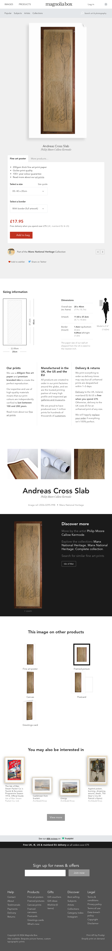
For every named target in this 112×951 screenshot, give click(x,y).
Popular (8, 13)
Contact (11, 897)
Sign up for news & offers (56, 865)
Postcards (32, 916)
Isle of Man (69, 564)
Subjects (18, 13)
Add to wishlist (18, 261)
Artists (27, 13)
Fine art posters (35, 897)
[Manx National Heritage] (11, 251)
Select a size (29, 184)
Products (25, 4)
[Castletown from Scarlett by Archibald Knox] (42, 785)
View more (56, 817)
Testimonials (13, 904)
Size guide (43, 184)
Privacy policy (95, 904)
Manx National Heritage (41, 251)
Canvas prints (34, 904)
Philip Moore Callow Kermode (56, 149)
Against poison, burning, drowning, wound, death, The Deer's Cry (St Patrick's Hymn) (97, 793)
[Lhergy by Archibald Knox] (70, 787)
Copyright (93, 919)
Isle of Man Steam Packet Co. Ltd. (13, 799)
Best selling (73, 897)
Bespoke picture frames (32, 938)
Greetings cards (35, 920)
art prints (39, 177)
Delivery (79, 392)
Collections (38, 13)
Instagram (73, 916)
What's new (33, 924)
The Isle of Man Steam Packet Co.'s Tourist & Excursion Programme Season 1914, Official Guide (14, 791)
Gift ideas (52, 900)
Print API (90, 935)
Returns (11, 916)
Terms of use (94, 908)
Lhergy (64, 798)
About (10, 900)
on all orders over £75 (56, 844)
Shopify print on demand (93, 938)
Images (9, 4)
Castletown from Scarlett (40, 797)
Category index (75, 912)
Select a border (18, 201)
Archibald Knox (40, 801)
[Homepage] (56, 5)
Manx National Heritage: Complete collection (85, 547)
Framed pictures (35, 900)
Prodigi (101, 935)
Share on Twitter (39, 261)
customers (60, 415)
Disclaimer (93, 923)
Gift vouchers (54, 897)
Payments (12, 908)
